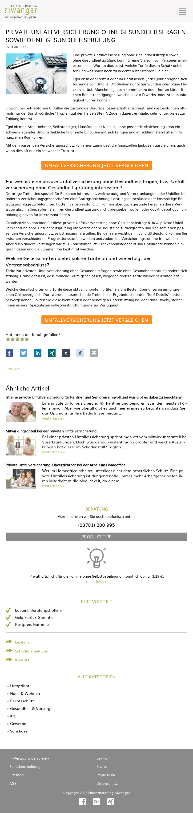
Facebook (9, 353)
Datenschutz (107, 783)
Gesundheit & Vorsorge (31, 708)
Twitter (23, 353)
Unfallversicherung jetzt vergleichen (96, 165)
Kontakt (22, 660)
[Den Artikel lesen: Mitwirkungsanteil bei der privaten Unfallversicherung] (21, 454)
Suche (101, 766)
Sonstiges (19, 731)
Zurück (14, 368)
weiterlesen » (53, 418)
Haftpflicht (19, 685)
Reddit (80, 353)
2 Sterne (12, 339)
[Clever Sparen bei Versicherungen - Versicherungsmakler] (21, 17)
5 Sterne (26, 339)
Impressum (105, 774)
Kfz (13, 716)
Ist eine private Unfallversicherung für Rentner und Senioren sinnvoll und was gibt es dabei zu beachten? (94, 397)
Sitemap (16, 774)
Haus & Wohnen (25, 693)
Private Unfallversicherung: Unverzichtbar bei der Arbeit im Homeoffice (66, 464)
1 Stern (7, 339)
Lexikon (22, 642)
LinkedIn (37, 353)
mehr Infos (95, 581)
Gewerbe (18, 723)
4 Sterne (22, 339)
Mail (94, 353)
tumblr (66, 353)
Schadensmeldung (31, 651)
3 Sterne (17, 339)
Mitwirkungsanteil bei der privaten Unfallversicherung (51, 431)
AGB (13, 783)
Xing (52, 353)
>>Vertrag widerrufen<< (29, 758)
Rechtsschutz (22, 701)
